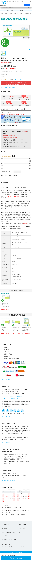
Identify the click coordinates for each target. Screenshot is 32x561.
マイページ (22, 528)
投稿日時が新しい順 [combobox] (6, 171)
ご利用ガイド (5, 525)
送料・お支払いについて (8, 532)
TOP (2, 13)
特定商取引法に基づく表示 (9, 539)
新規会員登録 (22, 525)
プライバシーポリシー (8, 536)
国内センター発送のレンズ (11, 398)
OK (27, 5)
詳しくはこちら (6, 379)
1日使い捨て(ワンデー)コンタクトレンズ (13, 13)
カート (21, 532)
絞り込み (18, 172)
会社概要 (4, 528)
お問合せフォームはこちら (9, 480)
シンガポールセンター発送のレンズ (13, 396)
